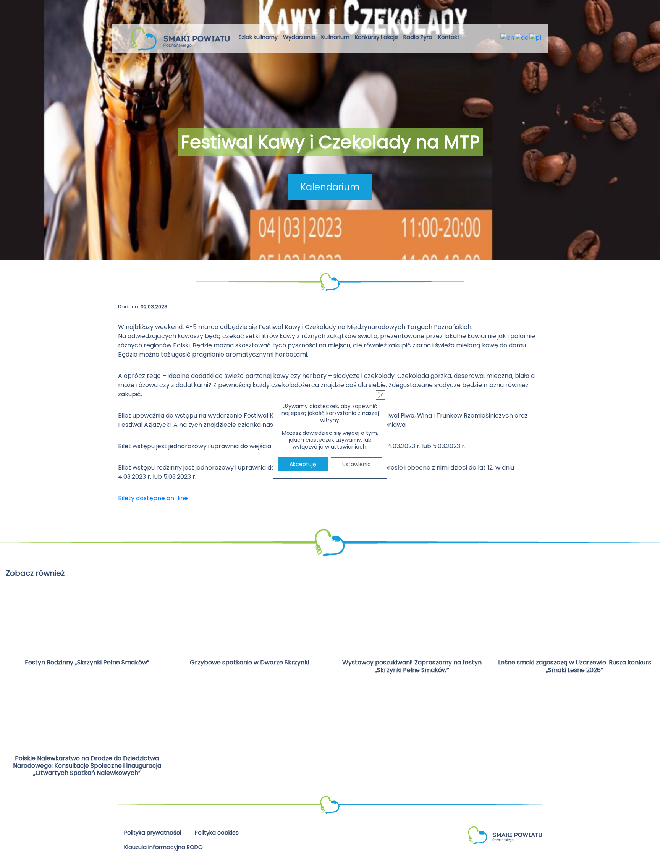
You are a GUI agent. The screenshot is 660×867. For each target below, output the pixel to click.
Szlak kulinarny (258, 37)
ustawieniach (348, 446)
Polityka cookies (217, 832)
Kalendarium (330, 187)
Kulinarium (335, 37)
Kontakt (448, 37)
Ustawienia (356, 464)
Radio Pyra (417, 37)
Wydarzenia (299, 37)
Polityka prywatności (152, 832)
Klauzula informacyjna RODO (163, 847)
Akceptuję (303, 464)
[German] (522, 37)
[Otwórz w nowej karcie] (468, 38)
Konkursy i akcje (376, 37)
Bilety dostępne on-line (153, 498)
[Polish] (535, 37)
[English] (507, 37)
